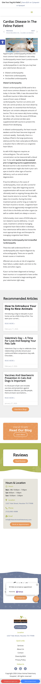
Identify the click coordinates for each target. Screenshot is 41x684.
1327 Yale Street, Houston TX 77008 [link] (19, 503)
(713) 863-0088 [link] (12, 511)
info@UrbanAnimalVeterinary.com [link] (18, 520)
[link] (2, 42)
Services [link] (20, 646)
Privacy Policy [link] (20, 660)
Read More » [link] (10, 323)
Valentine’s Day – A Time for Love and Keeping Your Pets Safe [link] (20, 340)
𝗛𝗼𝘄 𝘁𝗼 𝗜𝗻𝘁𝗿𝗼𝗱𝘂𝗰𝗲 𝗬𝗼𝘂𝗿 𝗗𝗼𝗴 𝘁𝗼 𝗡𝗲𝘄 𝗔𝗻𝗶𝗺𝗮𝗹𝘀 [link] (20, 307)
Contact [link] (20, 653)
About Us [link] (20, 649)
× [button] (37, 585)
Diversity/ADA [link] (20, 656)
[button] (36, 599)
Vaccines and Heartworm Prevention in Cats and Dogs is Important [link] (19, 377)
